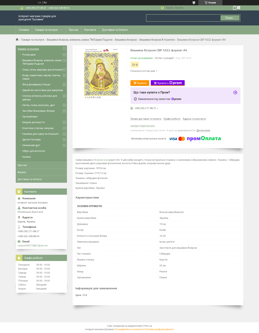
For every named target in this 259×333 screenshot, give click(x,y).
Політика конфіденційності (159, 329)
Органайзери (29, 116)
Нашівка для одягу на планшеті (40, 133)
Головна (24, 29)
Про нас (73, 29)
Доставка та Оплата (115, 29)
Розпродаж (29, 54)
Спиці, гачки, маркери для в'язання (42, 69)
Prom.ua (147, 326)
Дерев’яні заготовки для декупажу (42, 90)
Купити (141, 83)
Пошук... (230, 17)
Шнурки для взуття (33, 122)
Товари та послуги (46, 29)
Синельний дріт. (31, 145)
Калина (26, 156)
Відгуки (22, 172)
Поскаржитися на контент (129, 329)
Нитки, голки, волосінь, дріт (38, 105)
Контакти (90, 29)
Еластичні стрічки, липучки (37, 128)
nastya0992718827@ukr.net (33, 245)
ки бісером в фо (100, 159)
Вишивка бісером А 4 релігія (157, 39)
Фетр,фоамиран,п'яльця (36, 84)
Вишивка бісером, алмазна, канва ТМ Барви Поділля (79, 39)
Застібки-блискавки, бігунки (38, 110)
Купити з (163, 83)
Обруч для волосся (33, 150)
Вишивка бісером (126, 39)
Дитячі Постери (31, 139)
